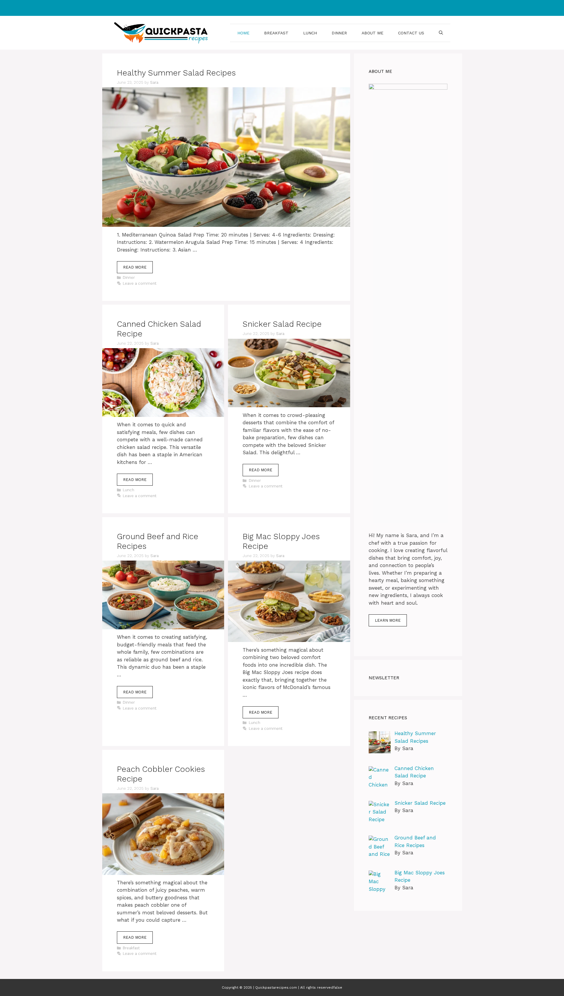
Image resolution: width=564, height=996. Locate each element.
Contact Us (411, 33)
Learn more (388, 620)
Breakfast (276, 33)
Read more (135, 267)
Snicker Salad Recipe (282, 324)
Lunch (310, 33)
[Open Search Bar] (441, 33)
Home (243, 33)
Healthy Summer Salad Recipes (176, 73)
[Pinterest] (287, 8)
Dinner (339, 33)
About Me (372, 33)
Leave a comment (140, 283)
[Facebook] (275, 8)
